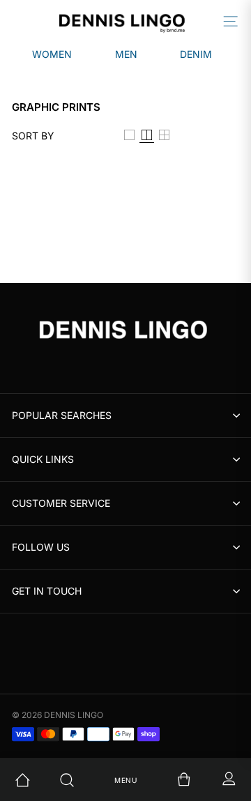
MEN (126, 54)
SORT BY (33, 136)
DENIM (196, 54)
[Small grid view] (164, 136)
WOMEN (52, 54)
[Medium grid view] (146, 136)
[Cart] (170, 780)
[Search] (81, 780)
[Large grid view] (129, 136)
